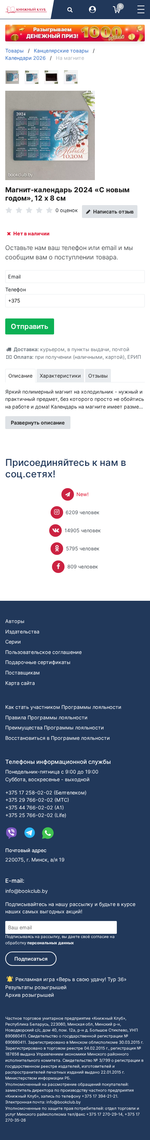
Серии (13, 642)
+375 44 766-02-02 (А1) (34, 807)
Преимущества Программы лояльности (54, 727)
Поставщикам (22, 673)
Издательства (22, 631)
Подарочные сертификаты (37, 662)
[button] (141, 9)
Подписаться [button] (30, 959)
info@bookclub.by (26, 891)
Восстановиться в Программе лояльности (57, 738)
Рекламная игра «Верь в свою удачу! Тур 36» (70, 979)
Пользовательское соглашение (43, 652)
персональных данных (50, 942)
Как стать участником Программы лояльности (63, 707)
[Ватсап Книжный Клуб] (48, 833)
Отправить (29, 326)
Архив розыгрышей (29, 995)
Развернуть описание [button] (38, 423)
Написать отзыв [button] (113, 212)
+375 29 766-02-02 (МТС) (37, 800)
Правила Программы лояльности (46, 717)
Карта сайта (20, 683)
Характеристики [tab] (60, 376)
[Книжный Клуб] (26, 9)
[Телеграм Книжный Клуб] (29, 833)
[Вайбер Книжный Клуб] (11, 833)
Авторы (14, 621)
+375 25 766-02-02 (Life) (35, 815)
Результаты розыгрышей (36, 987)
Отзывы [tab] (98, 376)
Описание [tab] (20, 376)
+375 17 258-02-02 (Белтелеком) (46, 792)
